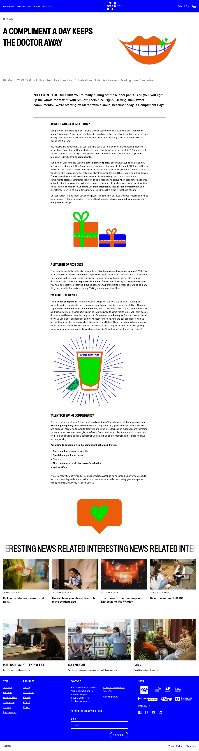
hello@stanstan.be (82, 701)
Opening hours (110, 696)
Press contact (9, 712)
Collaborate (8, 702)
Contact (7, 707)
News (10, 18)
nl (192, 6)
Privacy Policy (175, 746)
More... (26, 707)
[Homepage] (114, 6)
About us (7, 692)
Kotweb (26, 697)
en (194, 6)
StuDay (26, 687)
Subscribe (119, 735)
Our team (7, 687)
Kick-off (26, 702)
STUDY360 (28, 692)
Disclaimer (191, 746)
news (37, 6)
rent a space (24, 6)
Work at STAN (10, 697)
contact (47, 6)
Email (74, 718)
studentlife (8, 6)
